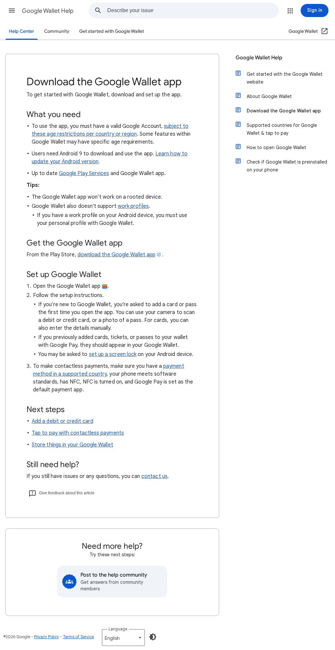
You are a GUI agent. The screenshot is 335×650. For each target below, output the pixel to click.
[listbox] (123, 637)
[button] (12, 10)
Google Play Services (84, 173)
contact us (154, 476)
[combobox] (192, 10)
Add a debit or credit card (62, 421)
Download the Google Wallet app (284, 111)
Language (118, 628)
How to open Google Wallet (276, 147)
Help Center (21, 31)
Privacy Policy (46, 636)
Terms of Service (78, 636)
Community (56, 31)
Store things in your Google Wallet (72, 445)
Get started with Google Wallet (111, 31)
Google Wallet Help (48, 10)
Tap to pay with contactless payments (78, 433)
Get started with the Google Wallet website (285, 78)
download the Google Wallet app (116, 254)
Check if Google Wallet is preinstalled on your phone (287, 166)
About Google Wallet (269, 96)
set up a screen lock (113, 354)
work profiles (133, 206)
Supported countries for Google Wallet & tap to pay (282, 129)
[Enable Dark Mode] (153, 637)
